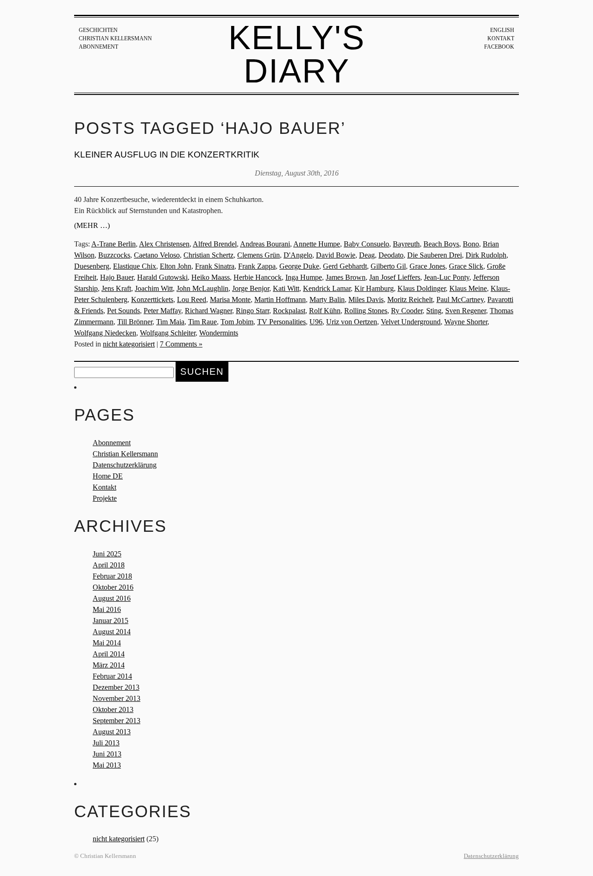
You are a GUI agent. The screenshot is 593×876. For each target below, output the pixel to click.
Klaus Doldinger (421, 288)
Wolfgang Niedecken (105, 333)
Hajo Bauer (116, 277)
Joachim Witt (154, 288)
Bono (471, 244)
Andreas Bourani (265, 244)
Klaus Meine (468, 288)
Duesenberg (91, 266)
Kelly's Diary (296, 54)
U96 (315, 322)
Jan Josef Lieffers (394, 277)
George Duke (299, 266)
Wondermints (218, 333)
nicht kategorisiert (129, 344)
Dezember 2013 (116, 687)
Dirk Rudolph (486, 255)
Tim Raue (202, 322)
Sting (434, 311)
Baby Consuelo (366, 244)
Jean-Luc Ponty (446, 277)
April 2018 (109, 565)
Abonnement (98, 47)
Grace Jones (427, 266)
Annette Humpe (316, 244)
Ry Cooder (407, 311)
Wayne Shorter (465, 322)
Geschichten (98, 30)
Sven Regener (465, 311)
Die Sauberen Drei (434, 255)
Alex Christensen (164, 244)
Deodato (391, 255)
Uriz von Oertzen (351, 322)
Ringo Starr (252, 311)
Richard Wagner (208, 311)
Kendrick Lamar (327, 288)
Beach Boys (441, 244)
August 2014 (112, 632)
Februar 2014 (112, 676)
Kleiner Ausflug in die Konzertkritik (166, 154)
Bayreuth (406, 244)
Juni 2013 (107, 754)
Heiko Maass (210, 277)
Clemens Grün (258, 255)
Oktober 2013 (113, 709)
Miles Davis (366, 299)
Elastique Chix (134, 266)
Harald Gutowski (162, 277)
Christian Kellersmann (115, 38)
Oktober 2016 (113, 587)
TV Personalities (281, 322)
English (502, 30)
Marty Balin (327, 299)
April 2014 (109, 654)
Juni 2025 (107, 554)
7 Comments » (181, 344)
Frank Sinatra (214, 266)
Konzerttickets (152, 299)
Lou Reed (191, 299)
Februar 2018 (112, 576)
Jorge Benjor (250, 288)
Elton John (175, 266)
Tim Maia (170, 322)
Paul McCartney (460, 299)
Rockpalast (289, 311)
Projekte (105, 498)
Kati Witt (286, 288)
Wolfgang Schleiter (168, 333)
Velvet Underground (411, 322)
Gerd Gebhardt (345, 266)
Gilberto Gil (388, 266)
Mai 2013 (107, 765)
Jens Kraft (116, 288)
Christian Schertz (208, 255)
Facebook (499, 47)
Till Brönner (134, 322)
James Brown (346, 277)
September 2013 (116, 721)
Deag (367, 255)
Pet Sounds (123, 311)
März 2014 (109, 665)
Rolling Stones (365, 311)
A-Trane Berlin (113, 244)
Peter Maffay (162, 311)
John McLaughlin (202, 288)
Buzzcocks (114, 255)
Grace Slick (466, 266)
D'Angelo (298, 255)
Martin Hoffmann (280, 299)
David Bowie (335, 255)
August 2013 (112, 732)
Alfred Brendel (215, 244)
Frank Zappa (257, 266)
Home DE (108, 476)
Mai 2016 (107, 609)
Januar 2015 (110, 620)
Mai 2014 (107, 643)
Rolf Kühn (325, 311)
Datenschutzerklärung (125, 465)
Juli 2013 (106, 743)
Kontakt (500, 38)
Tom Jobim (237, 322)
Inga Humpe (303, 277)
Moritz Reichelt (410, 299)
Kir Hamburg (374, 288)
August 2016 (112, 598)
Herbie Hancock (257, 277)
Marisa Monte (230, 299)
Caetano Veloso (157, 255)
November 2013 (116, 698)
